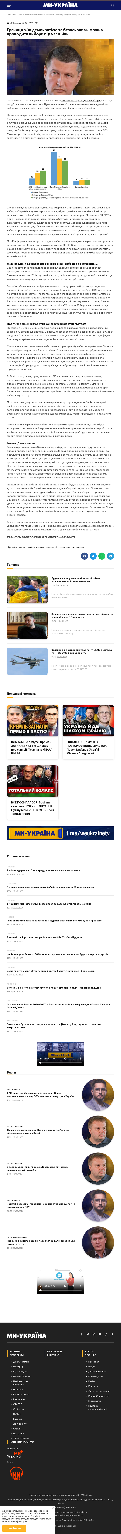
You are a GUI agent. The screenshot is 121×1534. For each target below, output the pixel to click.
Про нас (90, 1355)
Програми (17, 1355)
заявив (101, 207)
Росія (22, 547)
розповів (64, 327)
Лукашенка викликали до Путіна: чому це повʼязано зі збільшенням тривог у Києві (38, 1131)
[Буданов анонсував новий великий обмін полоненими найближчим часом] (27, 589)
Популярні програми (22, 693)
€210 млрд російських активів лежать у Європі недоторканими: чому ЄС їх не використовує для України (40, 1095)
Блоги (11, 1072)
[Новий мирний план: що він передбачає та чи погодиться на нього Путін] (98, 1242)
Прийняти (14, 1528)
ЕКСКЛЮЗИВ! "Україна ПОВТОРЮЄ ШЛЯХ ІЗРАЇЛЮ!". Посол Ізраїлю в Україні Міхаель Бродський (87, 747)
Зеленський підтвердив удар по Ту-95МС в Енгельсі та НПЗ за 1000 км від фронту (82, 651)
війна (14, 547)
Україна (30, 547)
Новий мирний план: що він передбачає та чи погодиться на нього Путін (41, 1242)
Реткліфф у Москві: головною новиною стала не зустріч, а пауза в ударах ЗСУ (41, 1205)
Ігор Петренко (13, 1089)
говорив (79, 215)
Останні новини (18, 856)
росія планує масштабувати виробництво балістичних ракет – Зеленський (51, 971)
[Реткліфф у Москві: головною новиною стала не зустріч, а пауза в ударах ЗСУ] (98, 1205)
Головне (11, 883)
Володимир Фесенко (17, 1237)
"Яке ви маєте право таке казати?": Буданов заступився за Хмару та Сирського (54, 920)
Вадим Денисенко (15, 1126)
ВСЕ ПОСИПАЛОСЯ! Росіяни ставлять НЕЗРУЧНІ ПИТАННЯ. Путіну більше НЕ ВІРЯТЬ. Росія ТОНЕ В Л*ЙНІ (32, 808)
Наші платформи (22, 1441)
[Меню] (9, 5)
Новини (11, 867)
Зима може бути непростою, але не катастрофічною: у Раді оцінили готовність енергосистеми (54, 1026)
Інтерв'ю (53, 1355)
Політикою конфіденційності (16, 1521)
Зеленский (52, 547)
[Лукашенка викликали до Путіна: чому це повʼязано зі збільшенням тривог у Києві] (98, 1132)
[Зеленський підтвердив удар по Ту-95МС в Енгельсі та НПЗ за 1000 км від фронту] (27, 661)
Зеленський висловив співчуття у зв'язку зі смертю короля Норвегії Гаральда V (82, 616)
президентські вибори (71, 547)
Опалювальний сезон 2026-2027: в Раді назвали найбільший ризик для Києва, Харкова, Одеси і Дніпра (59, 1006)
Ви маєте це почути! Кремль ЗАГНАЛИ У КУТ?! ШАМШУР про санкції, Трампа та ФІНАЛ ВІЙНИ (31, 747)
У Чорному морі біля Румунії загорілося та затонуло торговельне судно (49, 903)
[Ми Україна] (60, 5)
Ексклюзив (13, 1001)
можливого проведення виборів (81, 100)
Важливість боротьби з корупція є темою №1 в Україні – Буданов (44, 937)
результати (30, 115)
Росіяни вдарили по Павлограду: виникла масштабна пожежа (43, 870)
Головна (11, 14)
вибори (40, 547)
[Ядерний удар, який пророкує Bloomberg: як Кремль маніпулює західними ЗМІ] (98, 1168)
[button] (84, 556)
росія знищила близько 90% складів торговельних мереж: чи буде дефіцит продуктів (57, 954)
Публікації (54, 1351)
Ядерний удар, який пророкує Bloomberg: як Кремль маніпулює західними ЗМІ (37, 1168)
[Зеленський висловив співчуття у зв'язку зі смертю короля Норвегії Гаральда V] (27, 625)
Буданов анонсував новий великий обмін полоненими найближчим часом (76, 580)
